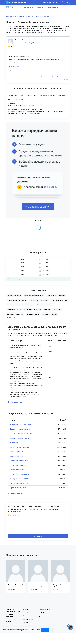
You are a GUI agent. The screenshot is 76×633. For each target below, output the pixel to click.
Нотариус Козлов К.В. (15, 585)
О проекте (26, 609)
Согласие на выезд (17, 470)
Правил (19, 511)
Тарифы (25, 623)
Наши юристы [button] (28, 7)
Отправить (38, 536)
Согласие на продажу (14, 309)
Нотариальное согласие (45, 305)
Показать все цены (15, 402)
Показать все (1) (12, 318)
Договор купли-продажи (59, 300)
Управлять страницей (47, 77)
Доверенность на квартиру (56, 295)
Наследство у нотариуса (32, 309)
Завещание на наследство (52, 309)
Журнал (41, 612)
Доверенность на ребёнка (39, 300)
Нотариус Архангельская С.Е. (37, 586)
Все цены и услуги (15, 493)
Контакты (26, 612)
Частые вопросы (44, 609)
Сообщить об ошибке (61, 77)
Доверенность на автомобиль (17, 300)
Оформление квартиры (18, 488)
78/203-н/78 (29, 43)
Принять (45, 630)
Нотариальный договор (19, 442)
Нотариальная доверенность (34, 295)
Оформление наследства (15, 314)
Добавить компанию (49, 2)
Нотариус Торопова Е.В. (59, 586)
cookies (15, 630)
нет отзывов (19, 46)
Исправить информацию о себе (13, 610)
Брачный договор (27, 305)
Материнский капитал (50, 314)
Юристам (26, 616)
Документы (43, 616)
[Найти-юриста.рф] (16, 2)
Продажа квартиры (33, 314)
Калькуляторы (53, 7)
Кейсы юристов (28, 619)
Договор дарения (13, 305)
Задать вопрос (15, 7)
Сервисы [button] (40, 7)
